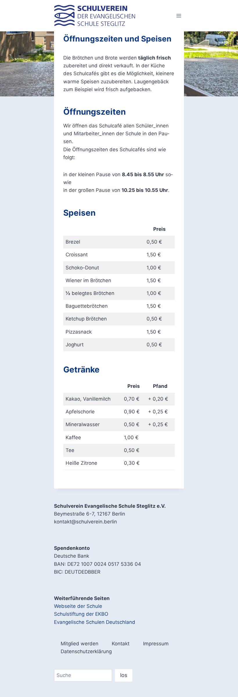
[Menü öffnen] (178, 15)
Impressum (156, 643)
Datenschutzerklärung (86, 651)
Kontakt (120, 643)
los (123, 675)
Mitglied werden (79, 643)
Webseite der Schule (78, 606)
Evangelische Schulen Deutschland (94, 622)
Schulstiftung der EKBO (81, 614)
